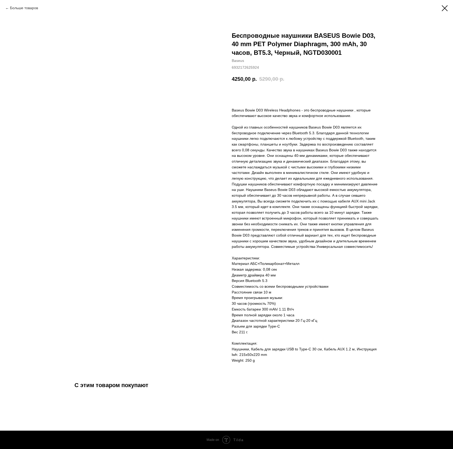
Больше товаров (24, 8)
